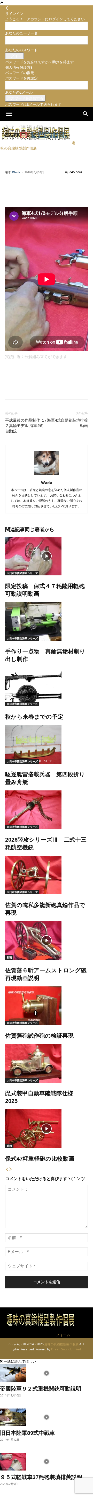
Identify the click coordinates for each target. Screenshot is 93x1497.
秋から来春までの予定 (34, 717)
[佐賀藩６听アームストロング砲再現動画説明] (46, 940)
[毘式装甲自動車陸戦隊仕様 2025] (46, 1063)
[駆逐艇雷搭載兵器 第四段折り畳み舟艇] (46, 744)
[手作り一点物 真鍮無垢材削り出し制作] (46, 621)
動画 (9, 957)
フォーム (63, 1335)
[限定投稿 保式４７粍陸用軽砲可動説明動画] (46, 556)
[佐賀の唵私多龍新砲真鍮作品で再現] (46, 875)
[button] (9, 114)
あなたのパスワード (21, 49)
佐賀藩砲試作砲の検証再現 (39, 1035)
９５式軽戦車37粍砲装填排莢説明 (41, 1477)
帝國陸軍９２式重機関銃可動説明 (40, 1389)
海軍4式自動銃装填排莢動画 (67, 423)
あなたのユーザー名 (21, 33)
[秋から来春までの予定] (46, 686)
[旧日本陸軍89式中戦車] (46, 1417)
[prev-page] (7, 1170)
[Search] (86, 114)
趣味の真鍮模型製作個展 (61, 1344)
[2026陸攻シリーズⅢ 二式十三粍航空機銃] (46, 809)
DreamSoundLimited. (66, 1349)
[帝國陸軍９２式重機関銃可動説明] (46, 1373)
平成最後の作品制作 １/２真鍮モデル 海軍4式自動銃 (26, 425)
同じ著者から (39, 529)
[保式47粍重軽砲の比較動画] (46, 1128)
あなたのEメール (19, 92)
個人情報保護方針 (19, 67)
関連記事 (15, 529)
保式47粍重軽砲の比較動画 (39, 1158)
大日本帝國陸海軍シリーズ (22, 573)
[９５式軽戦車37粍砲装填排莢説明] (46, 1462)
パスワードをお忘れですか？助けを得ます (39, 61)
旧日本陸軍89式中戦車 (27, 1433)
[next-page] (10, 1170)
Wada (16, 172)
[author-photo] (46, 475)
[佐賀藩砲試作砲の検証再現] (46, 1005)
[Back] (7, 8)
